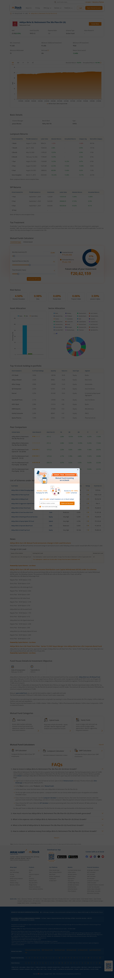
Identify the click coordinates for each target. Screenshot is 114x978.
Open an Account (67, 503)
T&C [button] (56, 506)
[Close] (77, 469)
